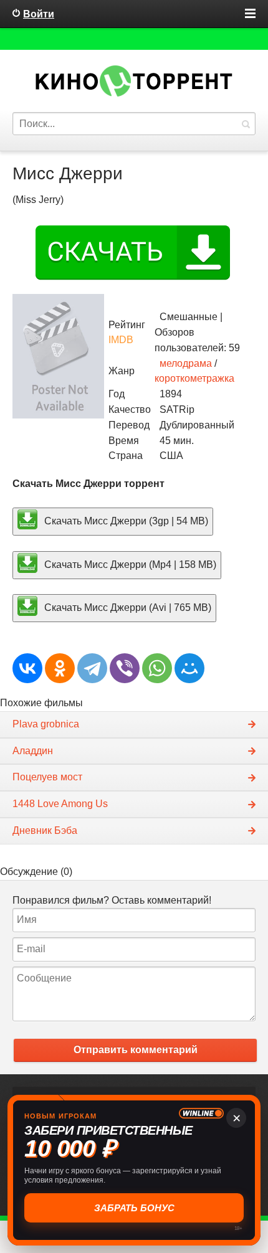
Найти (245, 124)
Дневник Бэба (44, 830)
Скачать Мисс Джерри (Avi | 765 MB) (126, 607)
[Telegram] (92, 668)
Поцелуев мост (47, 777)
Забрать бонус (134, 1208)
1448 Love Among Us (60, 803)
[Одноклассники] (60, 668)
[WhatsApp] (157, 668)
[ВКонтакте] (27, 668)
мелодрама (186, 363)
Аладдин (32, 750)
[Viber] (125, 668)
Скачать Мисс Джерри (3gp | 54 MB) (125, 520)
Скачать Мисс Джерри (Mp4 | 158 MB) (129, 564)
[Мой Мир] (189, 668)
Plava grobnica (45, 724)
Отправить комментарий (136, 1049)
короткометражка (194, 378)
